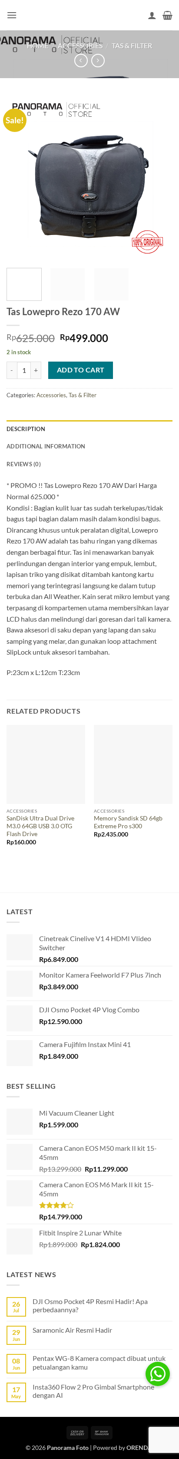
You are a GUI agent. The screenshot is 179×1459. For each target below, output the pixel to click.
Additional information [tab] (46, 446)
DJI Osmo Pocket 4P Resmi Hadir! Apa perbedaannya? (90, 1305)
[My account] (152, 15)
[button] (12, 15)
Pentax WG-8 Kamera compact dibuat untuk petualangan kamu (99, 1362)
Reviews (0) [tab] (24, 464)
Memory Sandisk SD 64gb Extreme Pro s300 (128, 822)
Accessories (80, 45)
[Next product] (81, 60)
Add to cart (81, 370)
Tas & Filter (132, 45)
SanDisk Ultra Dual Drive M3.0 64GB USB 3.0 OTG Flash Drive (40, 826)
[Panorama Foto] (89, 15)
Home (37, 45)
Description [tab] (26, 428)
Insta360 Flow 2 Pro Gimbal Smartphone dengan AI (93, 1391)
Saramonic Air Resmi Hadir (72, 1330)
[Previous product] (98, 60)
